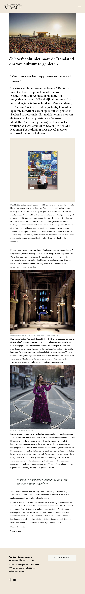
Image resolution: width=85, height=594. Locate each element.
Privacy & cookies (27, 560)
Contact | (13, 556)
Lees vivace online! (61, 558)
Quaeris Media (34, 564)
